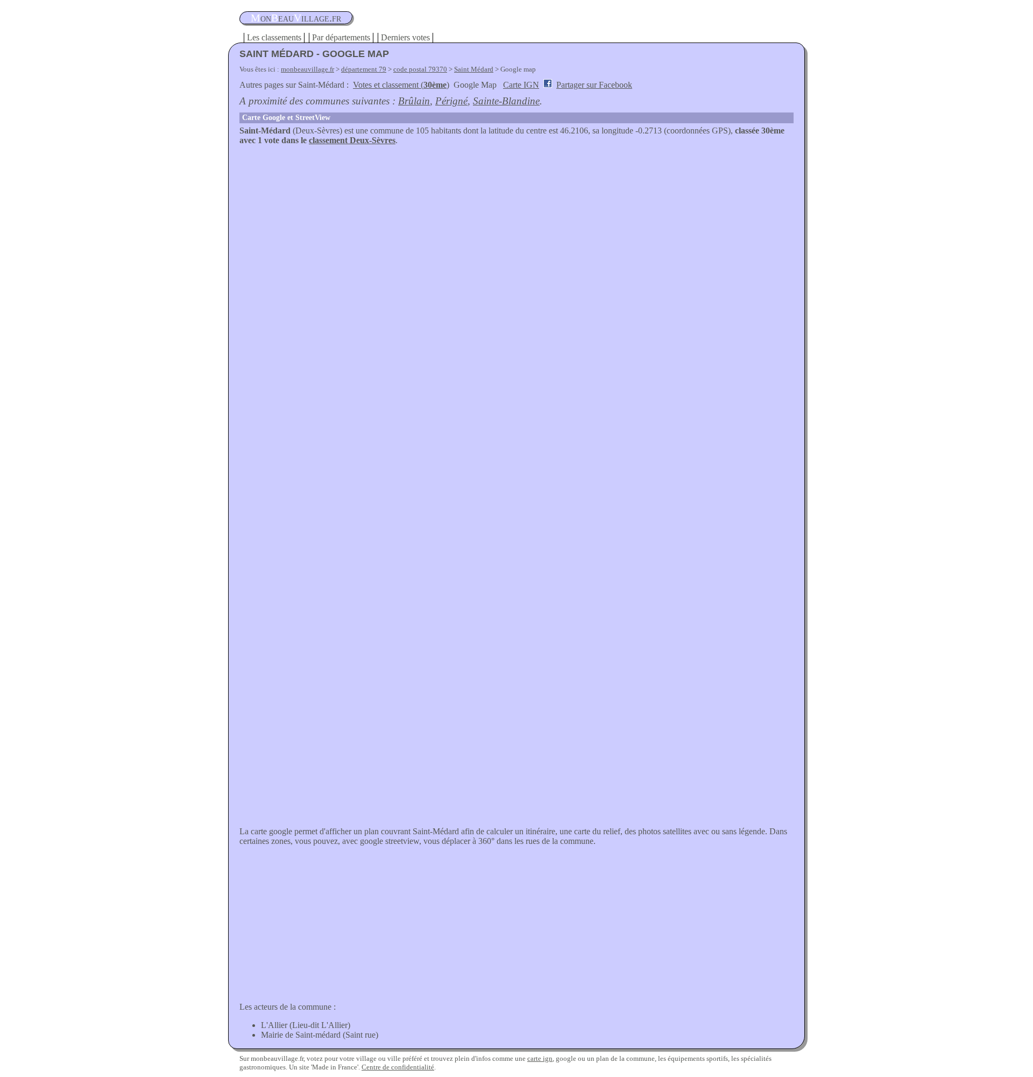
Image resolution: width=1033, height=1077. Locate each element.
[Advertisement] (516, 226)
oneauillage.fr (296, 18)
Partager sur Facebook (594, 84)
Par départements (341, 37)
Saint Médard (473, 69)
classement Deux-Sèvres (352, 140)
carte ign (540, 1058)
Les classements (274, 37)
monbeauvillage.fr (307, 69)
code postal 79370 (420, 69)
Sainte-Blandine (506, 101)
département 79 (363, 69)
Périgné (451, 101)
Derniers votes (405, 37)
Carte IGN (521, 84)
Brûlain (414, 101)
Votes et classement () (401, 84)
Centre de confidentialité (398, 1067)
